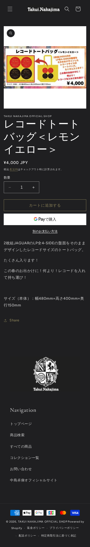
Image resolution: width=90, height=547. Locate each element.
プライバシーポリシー (64, 528)
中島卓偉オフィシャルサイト (34, 480)
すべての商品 (21, 446)
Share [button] (15, 320)
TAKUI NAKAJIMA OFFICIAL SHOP (42, 521)
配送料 (14, 169)
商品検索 (17, 435)
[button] (10, 8)
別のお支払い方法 (45, 231)
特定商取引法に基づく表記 (58, 535)
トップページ (21, 424)
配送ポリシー (27, 535)
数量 (7, 177)
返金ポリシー (35, 528)
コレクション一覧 (24, 458)
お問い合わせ (21, 469)
